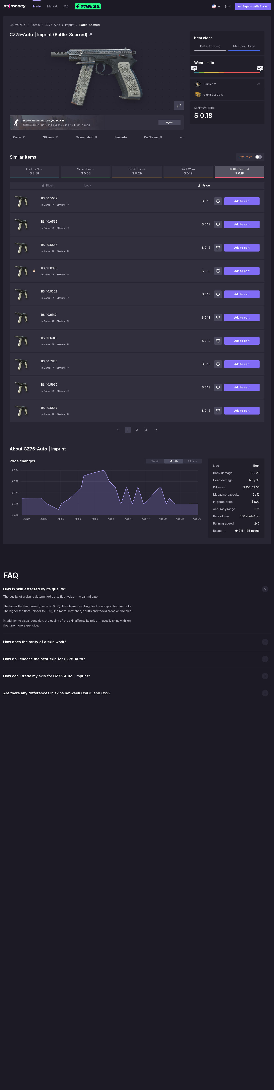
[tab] (155, 461)
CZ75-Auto (52, 25)
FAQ (66, 6)
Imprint (70, 25)
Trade (36, 6)
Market (52, 6)
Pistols (35, 25)
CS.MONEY (18, 25)
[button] (227, 84)
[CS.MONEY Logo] (14, 6)
